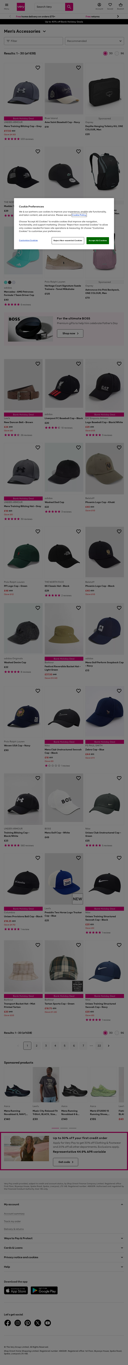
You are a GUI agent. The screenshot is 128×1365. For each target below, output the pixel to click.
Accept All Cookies (98, 240)
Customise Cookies (28, 240)
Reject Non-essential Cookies (68, 240)
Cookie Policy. (79, 215)
